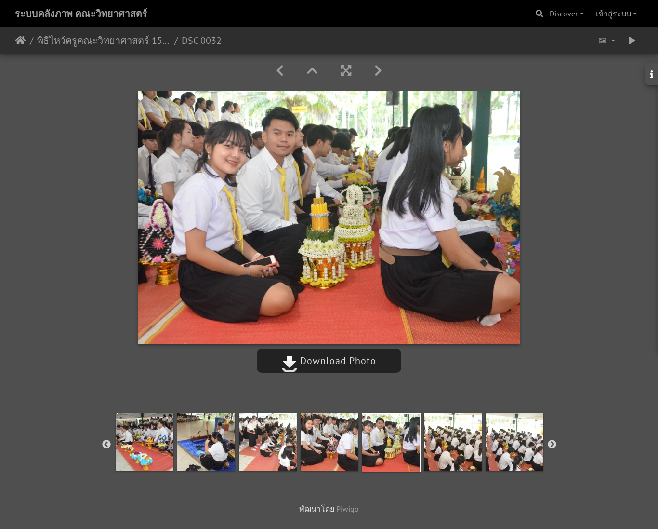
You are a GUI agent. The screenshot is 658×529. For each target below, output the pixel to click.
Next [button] (552, 444)
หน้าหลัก (20, 40)
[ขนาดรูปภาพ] (606, 40)
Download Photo (336, 360)
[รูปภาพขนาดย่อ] (312, 71)
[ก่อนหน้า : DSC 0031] (279, 71)
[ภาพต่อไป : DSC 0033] (378, 71)
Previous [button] (106, 444)
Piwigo (347, 509)
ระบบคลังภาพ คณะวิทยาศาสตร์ (81, 13)
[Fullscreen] (346, 71)
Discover (564, 13)
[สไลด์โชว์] (632, 40)
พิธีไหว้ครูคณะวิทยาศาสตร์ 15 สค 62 (104, 40)
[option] (144, 442)
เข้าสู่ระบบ (613, 13)
